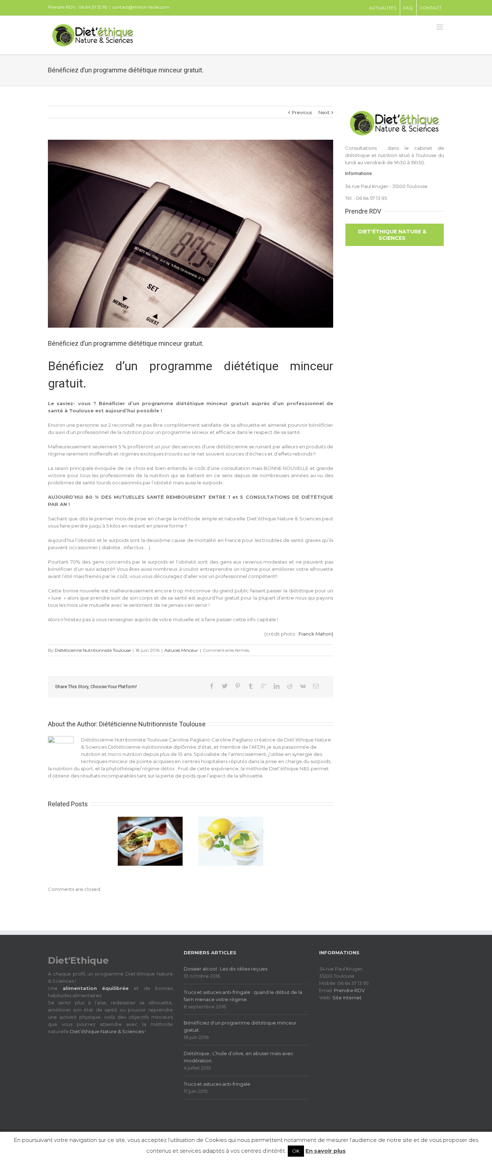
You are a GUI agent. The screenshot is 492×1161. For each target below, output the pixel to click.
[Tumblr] (251, 686)
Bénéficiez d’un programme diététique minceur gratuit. (240, 1026)
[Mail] (316, 686)
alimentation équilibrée (96, 988)
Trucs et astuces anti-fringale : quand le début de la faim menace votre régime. (243, 995)
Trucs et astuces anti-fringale (217, 1084)
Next (324, 112)
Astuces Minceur (181, 650)
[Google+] (264, 686)
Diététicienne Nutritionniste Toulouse (93, 650)
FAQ (408, 7)
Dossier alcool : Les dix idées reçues (225, 969)
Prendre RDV (349, 990)
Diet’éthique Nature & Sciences (107, 1031)
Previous (302, 112)
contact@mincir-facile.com (140, 7)
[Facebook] (212, 686)
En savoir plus (325, 1150)
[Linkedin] (276, 686)
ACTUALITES (382, 7)
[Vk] (303, 686)
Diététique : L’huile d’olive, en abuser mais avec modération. (239, 1056)
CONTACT (431, 7)
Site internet (347, 997)
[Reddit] (289, 686)
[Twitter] (225, 686)
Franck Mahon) (316, 634)
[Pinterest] (238, 686)
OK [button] (296, 1151)
